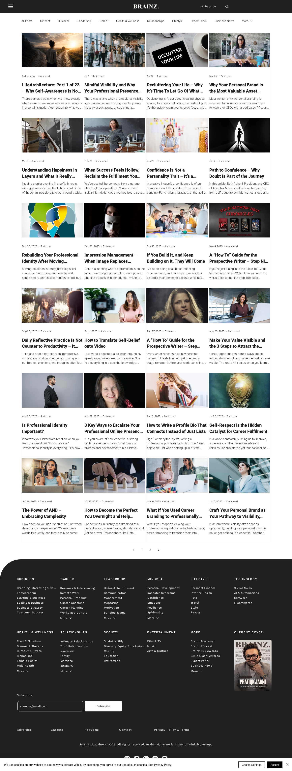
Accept (275, 765)
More (245, 21)
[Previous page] (133, 549)
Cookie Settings (251, 765)
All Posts (26, 21)
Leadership (84, 21)
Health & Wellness (127, 21)
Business (64, 21)
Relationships (155, 21)
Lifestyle (177, 21)
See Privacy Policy (159, 765)
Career (104, 21)
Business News (224, 21)
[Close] (287, 764)
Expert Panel (199, 21)
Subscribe (208, 6)
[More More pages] (71, 618)
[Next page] (158, 549)
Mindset (45, 21)
